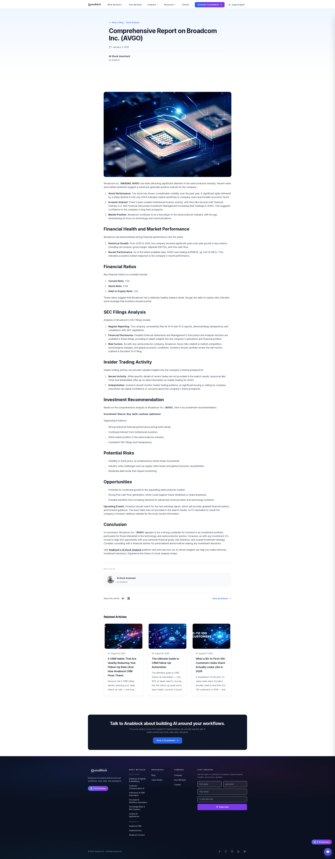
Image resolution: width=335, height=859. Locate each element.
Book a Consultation (166, 740)
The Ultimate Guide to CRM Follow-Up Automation (165, 663)
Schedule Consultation (208, 5)
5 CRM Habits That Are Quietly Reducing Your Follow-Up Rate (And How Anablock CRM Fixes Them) (122, 667)
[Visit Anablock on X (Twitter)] (226, 851)
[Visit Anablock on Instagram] (232, 851)
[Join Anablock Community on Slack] (244, 851)
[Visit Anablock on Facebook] (219, 851)
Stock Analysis (132, 22)
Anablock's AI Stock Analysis (125, 549)
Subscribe (224, 807)
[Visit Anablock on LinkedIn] (238, 851)
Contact (185, 5)
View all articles (220, 598)
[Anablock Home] (94, 4)
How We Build (135, 5)
